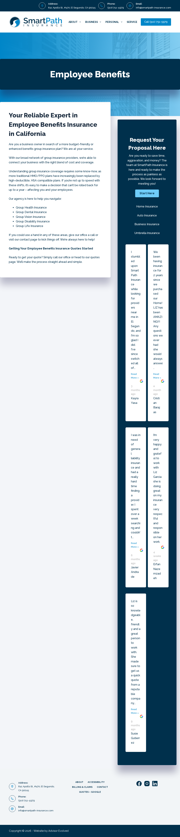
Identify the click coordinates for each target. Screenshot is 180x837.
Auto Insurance (147, 215)
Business (91, 22)
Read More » (135, 376)
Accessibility (96, 782)
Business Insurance (146, 224)
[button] (147, 193)
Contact (102, 787)
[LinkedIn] (155, 783)
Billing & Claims (82, 787)
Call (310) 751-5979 (156, 21)
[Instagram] (147, 783)
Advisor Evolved (58, 830)
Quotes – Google (90, 792)
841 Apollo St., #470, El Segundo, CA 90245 (72, 7)
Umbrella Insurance (147, 233)
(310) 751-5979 (115, 7)
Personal (112, 22)
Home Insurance (147, 206)
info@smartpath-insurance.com (153, 7)
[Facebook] (139, 783)
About (73, 22)
